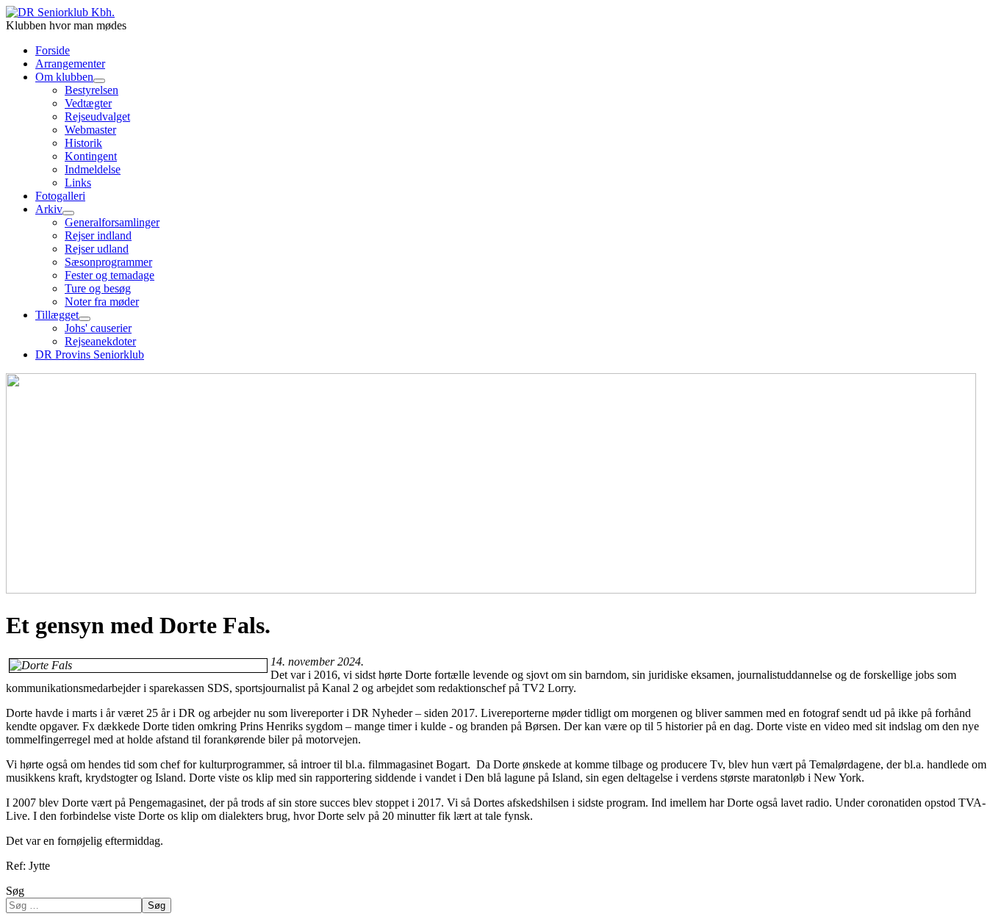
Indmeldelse (93, 169)
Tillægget (57, 315)
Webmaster (90, 129)
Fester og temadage (109, 275)
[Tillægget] (84, 319)
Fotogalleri (60, 196)
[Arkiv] (68, 213)
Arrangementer (70, 63)
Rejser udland (97, 248)
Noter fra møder (102, 301)
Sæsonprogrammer (108, 262)
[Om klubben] (99, 81)
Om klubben (64, 77)
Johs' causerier (98, 328)
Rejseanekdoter (100, 341)
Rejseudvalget (97, 116)
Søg (15, 890)
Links (78, 182)
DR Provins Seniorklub (89, 354)
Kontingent (91, 156)
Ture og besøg (98, 288)
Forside (52, 50)
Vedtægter (88, 103)
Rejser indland (98, 235)
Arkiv (48, 209)
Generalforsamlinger (112, 222)
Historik (83, 143)
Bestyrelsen (91, 90)
